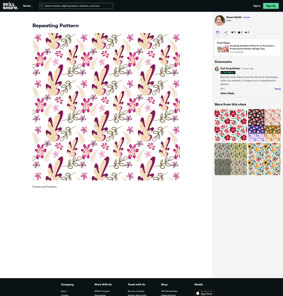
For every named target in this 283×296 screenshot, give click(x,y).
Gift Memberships (169, 291)
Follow (247, 17)
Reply (278, 89)
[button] (33, 5)
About (64, 291)
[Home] (10, 6)
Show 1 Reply (227, 93)
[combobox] (76, 6)
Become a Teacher (136, 291)
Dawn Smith (234, 17)
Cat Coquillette (230, 68)
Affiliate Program (102, 291)
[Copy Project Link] (226, 32)
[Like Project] (218, 32)
